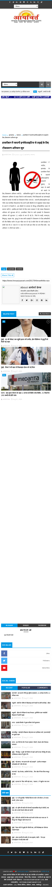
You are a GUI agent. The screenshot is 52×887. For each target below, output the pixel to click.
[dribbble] (27, 2)
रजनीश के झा (45, 871)
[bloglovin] (24, 2)
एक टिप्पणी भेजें (8, 635)
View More (46, 314)
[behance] (34, 2)
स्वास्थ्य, (32, 154)
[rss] (31, 2)
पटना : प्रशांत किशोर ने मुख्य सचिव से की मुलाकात (26, 723)
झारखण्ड (11, 135)
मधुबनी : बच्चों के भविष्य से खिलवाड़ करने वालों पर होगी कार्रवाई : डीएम (31, 703)
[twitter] (13, 2)
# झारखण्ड (11, 269)
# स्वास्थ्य (19, 269)
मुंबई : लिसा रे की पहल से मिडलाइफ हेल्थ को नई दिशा (18, 367)
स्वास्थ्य (19, 135)
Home (4, 135)
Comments (42, 688)
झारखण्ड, (27, 154)
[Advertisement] (26, 54)
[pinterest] (20, 2)
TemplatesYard (23, 871)
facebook (42, 625)
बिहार (29, 91)
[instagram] (38, 2)
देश (4, 321)
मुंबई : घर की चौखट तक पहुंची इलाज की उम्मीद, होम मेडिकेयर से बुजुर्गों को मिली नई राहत (24, 340)
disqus (26, 625)
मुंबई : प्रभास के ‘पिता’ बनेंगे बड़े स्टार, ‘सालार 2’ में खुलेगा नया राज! (30, 782)
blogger (9, 625)
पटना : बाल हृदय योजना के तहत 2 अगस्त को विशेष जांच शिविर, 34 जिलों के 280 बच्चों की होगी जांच (25, 394)
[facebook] (10, 2)
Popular (26, 688)
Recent (9, 688)
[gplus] (17, 2)
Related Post (8, 314)
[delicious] (41, 2)
